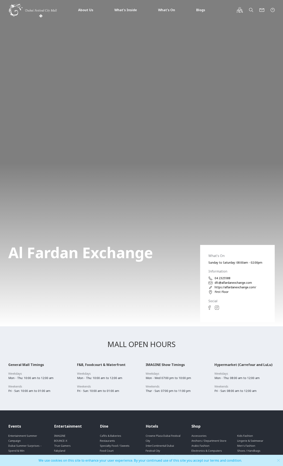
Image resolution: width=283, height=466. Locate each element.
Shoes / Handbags (248, 451)
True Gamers (62, 446)
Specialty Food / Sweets (114, 446)
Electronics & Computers (206, 451)
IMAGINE (59, 436)
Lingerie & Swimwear (250, 441)
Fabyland (59, 451)
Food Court (107, 451)
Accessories (199, 436)
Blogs (200, 10)
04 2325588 (222, 278)
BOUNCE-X (60, 441)
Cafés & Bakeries (110, 436)
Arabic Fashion (200, 446)
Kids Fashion (245, 436)
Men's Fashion (246, 446)
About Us (85, 10)
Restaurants (107, 441)
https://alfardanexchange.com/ (235, 287)
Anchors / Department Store (208, 441)
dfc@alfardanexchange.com (233, 283)
